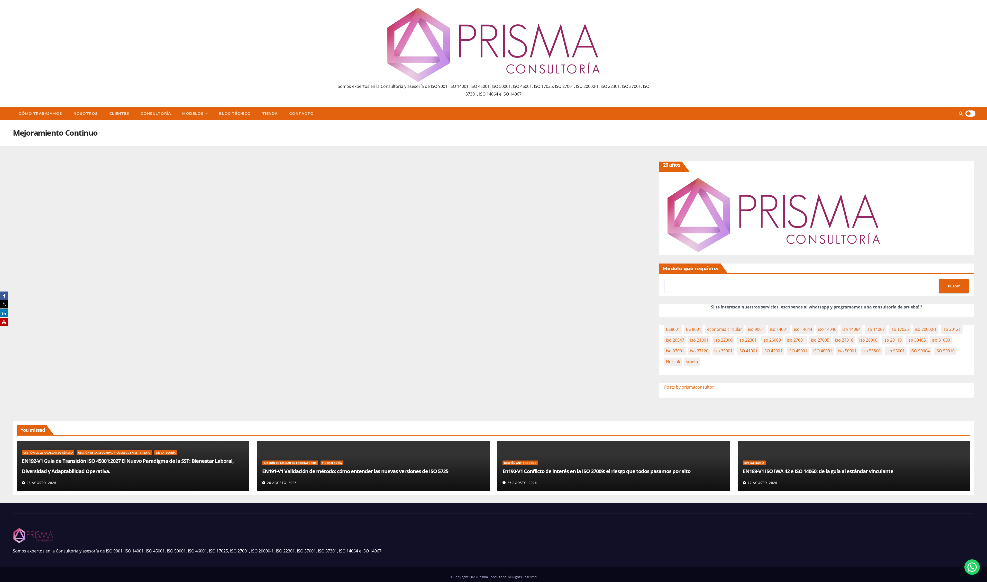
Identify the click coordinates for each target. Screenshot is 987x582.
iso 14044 (803, 329)
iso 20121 (952, 329)
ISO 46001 (822, 351)
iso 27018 (844, 340)
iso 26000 (772, 340)
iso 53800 (871, 351)
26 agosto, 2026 (282, 483)
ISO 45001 (797, 351)
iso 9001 (756, 329)
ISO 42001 (772, 351)
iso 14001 (779, 329)
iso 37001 (675, 351)
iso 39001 (723, 351)
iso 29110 (892, 340)
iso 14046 (827, 329)
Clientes (119, 113)
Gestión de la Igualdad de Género (48, 452)
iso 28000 (868, 340)
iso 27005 (820, 340)
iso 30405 (917, 340)
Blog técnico (235, 113)
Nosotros (86, 113)
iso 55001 (896, 351)
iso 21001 (699, 340)
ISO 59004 (920, 351)
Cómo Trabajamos (40, 113)
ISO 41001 (747, 351)
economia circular (724, 329)
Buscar (954, 286)
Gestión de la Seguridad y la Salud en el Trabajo (114, 452)
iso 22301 (747, 340)
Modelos (193, 113)
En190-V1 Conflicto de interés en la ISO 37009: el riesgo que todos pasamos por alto (596, 471)
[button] (961, 113)
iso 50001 (847, 351)
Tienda (270, 113)
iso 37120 (699, 351)
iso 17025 (900, 329)
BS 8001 (693, 329)
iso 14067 (875, 329)
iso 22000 (723, 340)
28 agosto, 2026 (41, 483)
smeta (692, 361)
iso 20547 (675, 340)
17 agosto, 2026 (762, 483)
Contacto (301, 113)
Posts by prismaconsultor (689, 387)
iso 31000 (941, 340)
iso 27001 (796, 340)
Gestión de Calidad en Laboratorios (290, 463)
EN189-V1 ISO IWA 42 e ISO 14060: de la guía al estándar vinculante (818, 471)
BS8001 (673, 329)
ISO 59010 (945, 351)
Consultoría (156, 113)
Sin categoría (166, 452)
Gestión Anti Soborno (520, 463)
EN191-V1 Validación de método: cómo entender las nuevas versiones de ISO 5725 (355, 471)
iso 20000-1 (926, 329)
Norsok (673, 361)
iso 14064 (851, 329)
